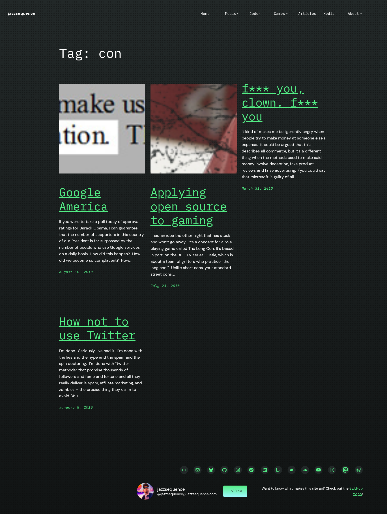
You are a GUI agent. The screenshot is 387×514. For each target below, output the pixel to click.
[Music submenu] (238, 14)
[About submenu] (361, 14)
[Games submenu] (287, 14)
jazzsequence (21, 13)
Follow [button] (235, 491)
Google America (83, 199)
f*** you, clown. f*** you (280, 102)
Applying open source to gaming (188, 206)
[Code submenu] (260, 14)
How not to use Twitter (97, 328)
